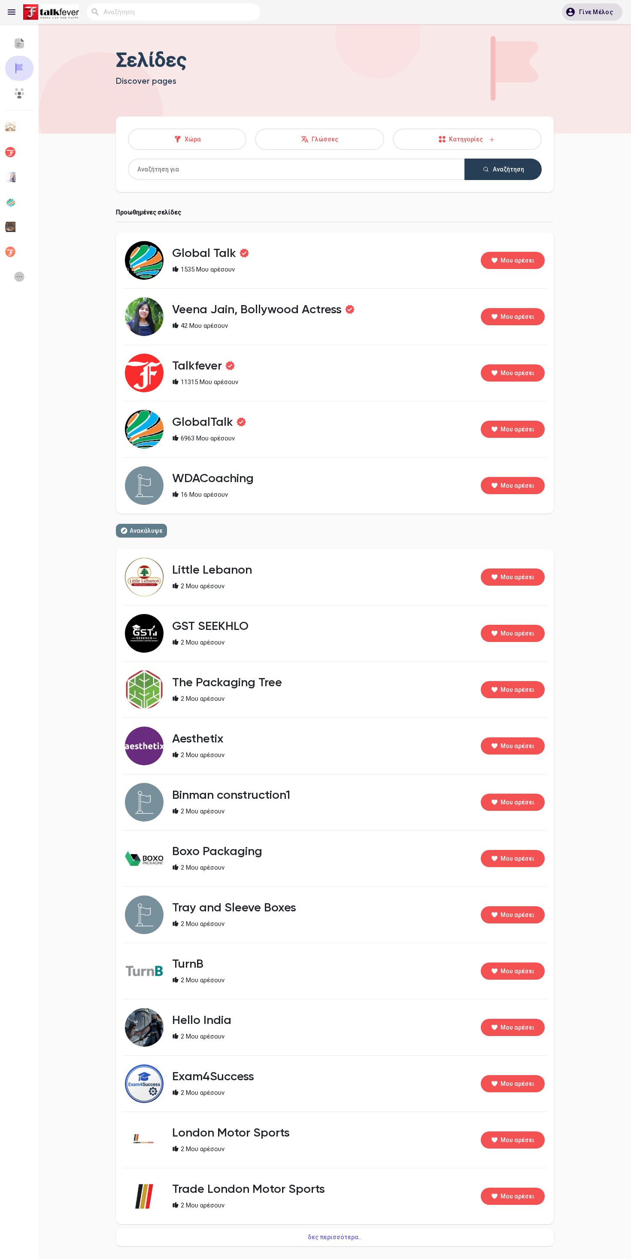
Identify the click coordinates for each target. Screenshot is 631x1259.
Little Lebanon (212, 570)
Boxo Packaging (217, 852)
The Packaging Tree (227, 683)
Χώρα (192, 139)
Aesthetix (198, 739)
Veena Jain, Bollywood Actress (257, 310)
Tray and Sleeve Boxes (234, 908)
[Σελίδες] (19, 68)
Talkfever (197, 366)
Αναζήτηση (507, 169)
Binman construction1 (231, 795)
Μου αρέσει (517, 260)
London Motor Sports (231, 1133)
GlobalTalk (202, 422)
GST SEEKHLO (210, 626)
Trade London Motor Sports (248, 1189)
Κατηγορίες (468, 139)
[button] (592, 12)
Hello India (201, 1021)
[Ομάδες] (19, 93)
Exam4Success (213, 1077)
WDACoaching (213, 479)
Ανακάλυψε (146, 530)
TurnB (187, 964)
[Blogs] (19, 43)
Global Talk (204, 254)
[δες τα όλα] (19, 276)
